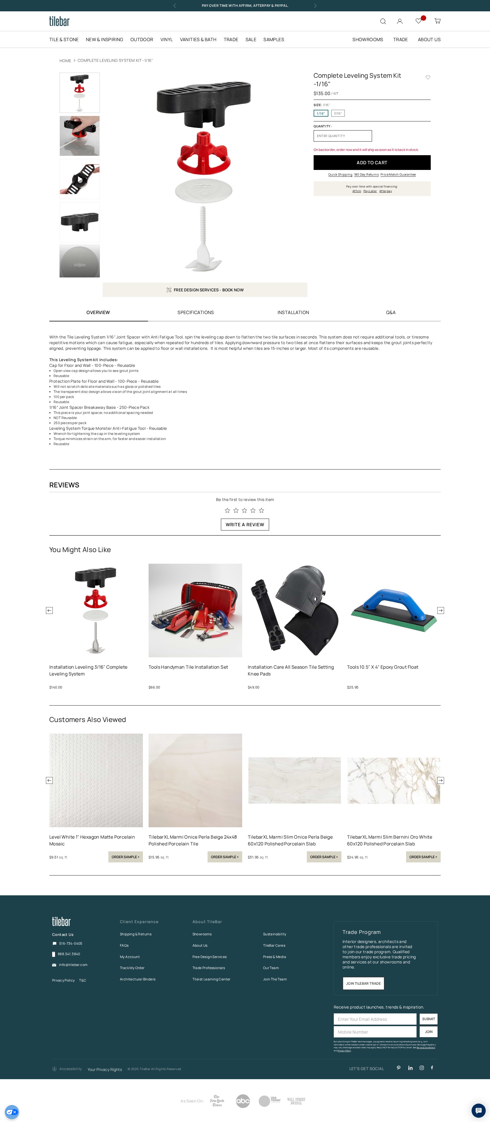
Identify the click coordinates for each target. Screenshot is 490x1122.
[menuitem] (67, 39)
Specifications (196, 312)
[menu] (170, 39)
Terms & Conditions (426, 1047)
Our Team (271, 967)
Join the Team (275, 979)
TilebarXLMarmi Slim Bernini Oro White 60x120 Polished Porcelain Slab (389, 840)
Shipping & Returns (135, 934)
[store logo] (59, 21)
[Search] (383, 21)
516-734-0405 (71, 943)
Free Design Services (210, 956)
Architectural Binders (137, 979)
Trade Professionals (209, 967)
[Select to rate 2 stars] (236, 510)
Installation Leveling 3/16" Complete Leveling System (88, 670)
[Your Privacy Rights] (12, 1112)
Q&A (391, 312)
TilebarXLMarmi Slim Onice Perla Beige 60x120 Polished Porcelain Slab (290, 840)
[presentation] (49, 610)
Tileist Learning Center (212, 979)
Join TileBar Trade (363, 983)
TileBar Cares (274, 945)
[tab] (196, 312)
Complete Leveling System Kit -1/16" (115, 60)
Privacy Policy (63, 980)
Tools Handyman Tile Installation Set (188, 667)
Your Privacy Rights (105, 1069)
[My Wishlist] (419, 21)
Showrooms (202, 934)
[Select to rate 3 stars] (244, 510)
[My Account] (400, 20)
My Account (130, 956)
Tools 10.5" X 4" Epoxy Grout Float (383, 667)
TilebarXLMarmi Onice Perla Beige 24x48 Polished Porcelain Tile (193, 840)
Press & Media (274, 956)
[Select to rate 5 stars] (261, 510)
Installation (293, 312)
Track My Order (132, 967)
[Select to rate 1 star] (227, 510)
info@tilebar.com (73, 965)
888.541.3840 (69, 954)
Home (65, 60)
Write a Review (245, 524)
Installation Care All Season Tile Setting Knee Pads (291, 670)
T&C (82, 980)
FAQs (124, 945)
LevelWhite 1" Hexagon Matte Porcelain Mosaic (92, 840)
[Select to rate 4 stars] (253, 510)
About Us (200, 945)
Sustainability (274, 934)
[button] (67, 1069)
